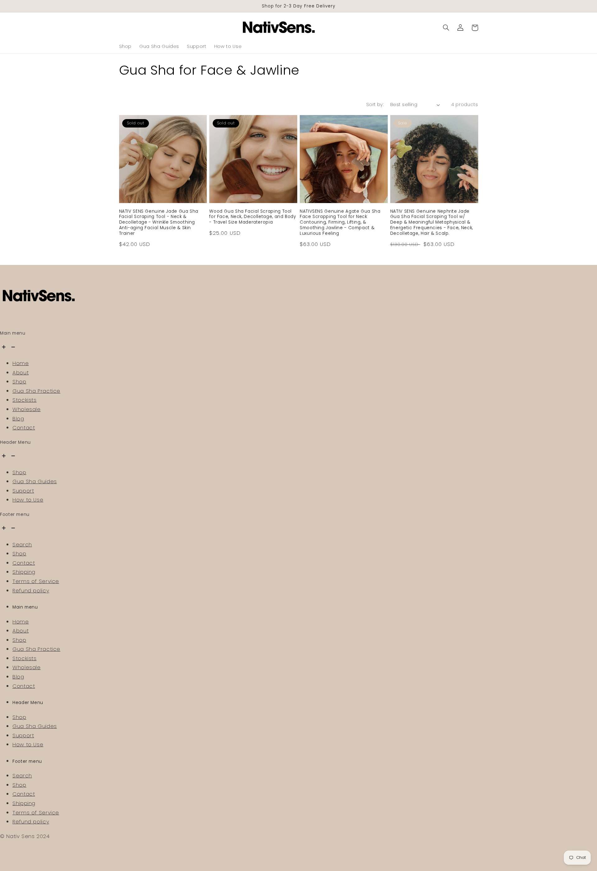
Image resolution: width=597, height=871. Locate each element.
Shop (19, 381)
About (20, 372)
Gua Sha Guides (34, 481)
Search (22, 544)
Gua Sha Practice (36, 391)
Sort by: (375, 104)
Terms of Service (35, 581)
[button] (446, 28)
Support (23, 490)
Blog (18, 418)
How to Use (27, 499)
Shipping (23, 572)
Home (20, 363)
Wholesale (26, 409)
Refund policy (30, 590)
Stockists (24, 400)
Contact (23, 427)
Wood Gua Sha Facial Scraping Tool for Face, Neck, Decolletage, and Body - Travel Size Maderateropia (252, 217)
